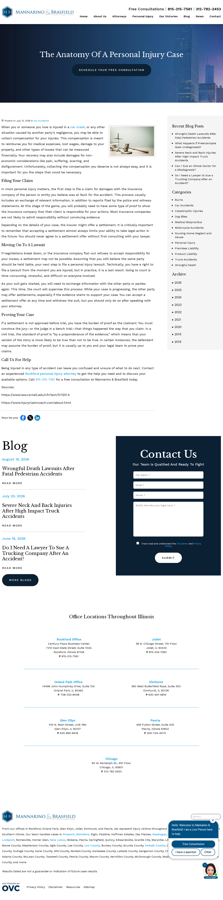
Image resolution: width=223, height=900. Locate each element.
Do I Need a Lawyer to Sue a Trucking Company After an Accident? (194, 179)
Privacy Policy (36, 887)
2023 (177, 305)
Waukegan (159, 834)
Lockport (8, 840)
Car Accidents (41, 120)
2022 (177, 312)
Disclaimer (182, 543)
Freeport (69, 834)
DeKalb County (155, 845)
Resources (73, 887)
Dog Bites (181, 216)
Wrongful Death (185, 265)
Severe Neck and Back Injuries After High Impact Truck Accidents (195, 156)
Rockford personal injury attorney (50, 373)
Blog (187, 16)
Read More (12, 483)
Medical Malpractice (188, 222)
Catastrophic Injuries (189, 211)
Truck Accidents (186, 259)
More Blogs (20, 580)
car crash (77, 127)
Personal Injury (142, 16)
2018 (176, 342)
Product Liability (186, 254)
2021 (176, 319)
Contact (215, 16)
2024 (177, 297)
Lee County (92, 845)
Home (84, 16)
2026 (177, 282)
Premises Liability (187, 248)
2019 (176, 334)
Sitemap (89, 887)
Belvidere (82, 834)
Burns (179, 199)
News (200, 16)
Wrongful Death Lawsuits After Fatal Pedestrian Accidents (38, 471)
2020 (177, 327)
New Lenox (58, 840)
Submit (168, 557)
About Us (100, 16)
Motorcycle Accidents (189, 227)
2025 (177, 290)
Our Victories (168, 16)
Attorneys (119, 16)
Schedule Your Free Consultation (111, 70)
